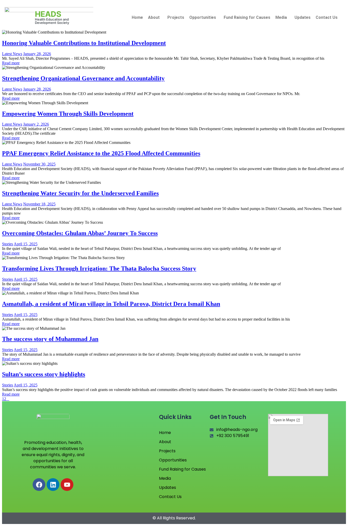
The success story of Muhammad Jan (50, 339)
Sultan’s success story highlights (43, 374)
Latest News (12, 54)
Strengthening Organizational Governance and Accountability (83, 78)
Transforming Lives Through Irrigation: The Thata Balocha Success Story (99, 268)
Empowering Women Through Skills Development (67, 113)
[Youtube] (67, 484)
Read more (11, 63)
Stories (7, 244)
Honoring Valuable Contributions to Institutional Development (84, 43)
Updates (303, 18)
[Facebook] (39, 484)
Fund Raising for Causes (247, 18)
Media (281, 18)
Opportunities (202, 18)
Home (137, 18)
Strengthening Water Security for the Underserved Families (80, 193)
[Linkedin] (53, 484)
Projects (175, 18)
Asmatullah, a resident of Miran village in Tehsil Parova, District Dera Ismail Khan (111, 303)
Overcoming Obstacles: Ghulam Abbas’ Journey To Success (80, 233)
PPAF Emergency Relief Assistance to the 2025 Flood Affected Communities (101, 153)
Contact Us (327, 18)
